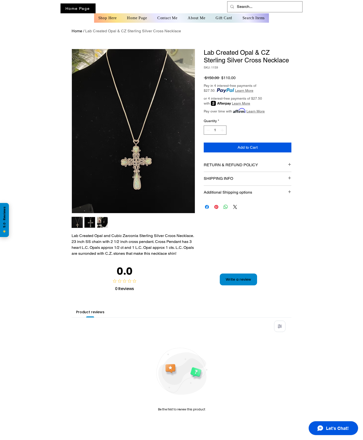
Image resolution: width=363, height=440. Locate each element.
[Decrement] (207, 130)
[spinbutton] (215, 130)
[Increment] (223, 130)
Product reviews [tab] (90, 312)
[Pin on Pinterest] (216, 207)
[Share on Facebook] (207, 207)
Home (77, 31)
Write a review (238, 279)
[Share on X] (235, 207)
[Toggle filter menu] (279, 326)
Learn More (244, 90)
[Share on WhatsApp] (226, 207)
